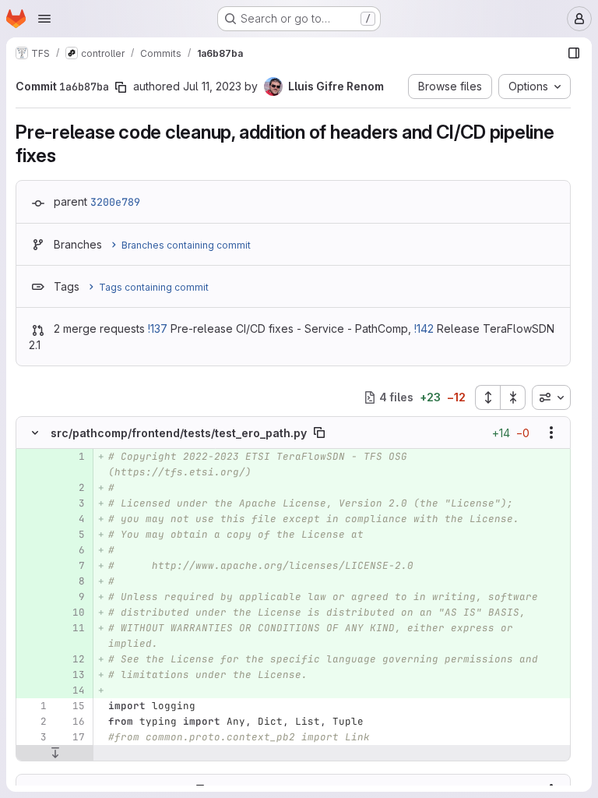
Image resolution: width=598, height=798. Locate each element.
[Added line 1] (71, 456)
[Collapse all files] (513, 397)
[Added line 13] (71, 675)
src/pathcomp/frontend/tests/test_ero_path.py (179, 433)
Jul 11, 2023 (212, 86)
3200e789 (115, 202)
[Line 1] (33, 706)
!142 (424, 328)
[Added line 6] (71, 550)
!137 (157, 328)
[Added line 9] (71, 597)
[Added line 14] (71, 690)
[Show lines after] (54, 753)
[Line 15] (71, 706)
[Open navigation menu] (44, 18)
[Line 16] (71, 721)
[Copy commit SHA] (120, 87)
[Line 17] (71, 737)
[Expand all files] (487, 397)
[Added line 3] (71, 503)
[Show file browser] (573, 53)
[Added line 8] (71, 581)
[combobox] (551, 397)
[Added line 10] (71, 612)
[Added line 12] (71, 659)
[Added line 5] (71, 534)
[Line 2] (33, 721)
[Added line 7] (71, 566)
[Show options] (551, 432)
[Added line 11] (71, 628)
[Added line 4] (71, 519)
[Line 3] (33, 737)
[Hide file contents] (35, 432)
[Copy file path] (319, 432)
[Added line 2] (71, 488)
